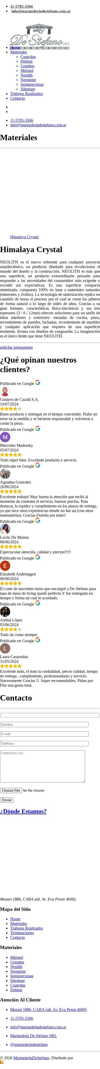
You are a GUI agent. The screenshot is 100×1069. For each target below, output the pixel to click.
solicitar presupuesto (16, 347)
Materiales (18, 52)
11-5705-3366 (21, 6)
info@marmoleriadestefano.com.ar (41, 11)
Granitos (27, 66)
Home (15, 47)
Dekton (27, 61)
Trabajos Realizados (26, 93)
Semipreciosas (32, 84)
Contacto (17, 98)
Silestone (28, 89)
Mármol (27, 70)
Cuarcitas (28, 56)
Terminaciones (22, 933)
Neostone (28, 80)
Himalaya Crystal (24, 237)
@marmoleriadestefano (29, 1044)
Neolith (27, 75)
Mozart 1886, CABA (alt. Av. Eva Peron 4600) (48, 1009)
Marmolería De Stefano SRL (33, 1036)
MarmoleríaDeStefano (31, 1058)
